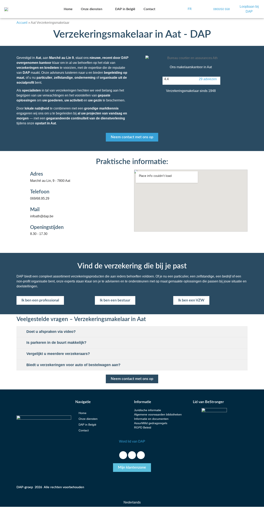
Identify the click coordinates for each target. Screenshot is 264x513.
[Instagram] (132, 455)
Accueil (21, 22)
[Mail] (20, 212)
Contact (149, 9)
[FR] (183, 9)
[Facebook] (123, 455)
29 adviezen (208, 79)
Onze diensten (91, 9)
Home (68, 9)
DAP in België (125, 9)
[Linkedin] (141, 455)
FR (190, 9)
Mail (35, 209)
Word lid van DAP (132, 441)
